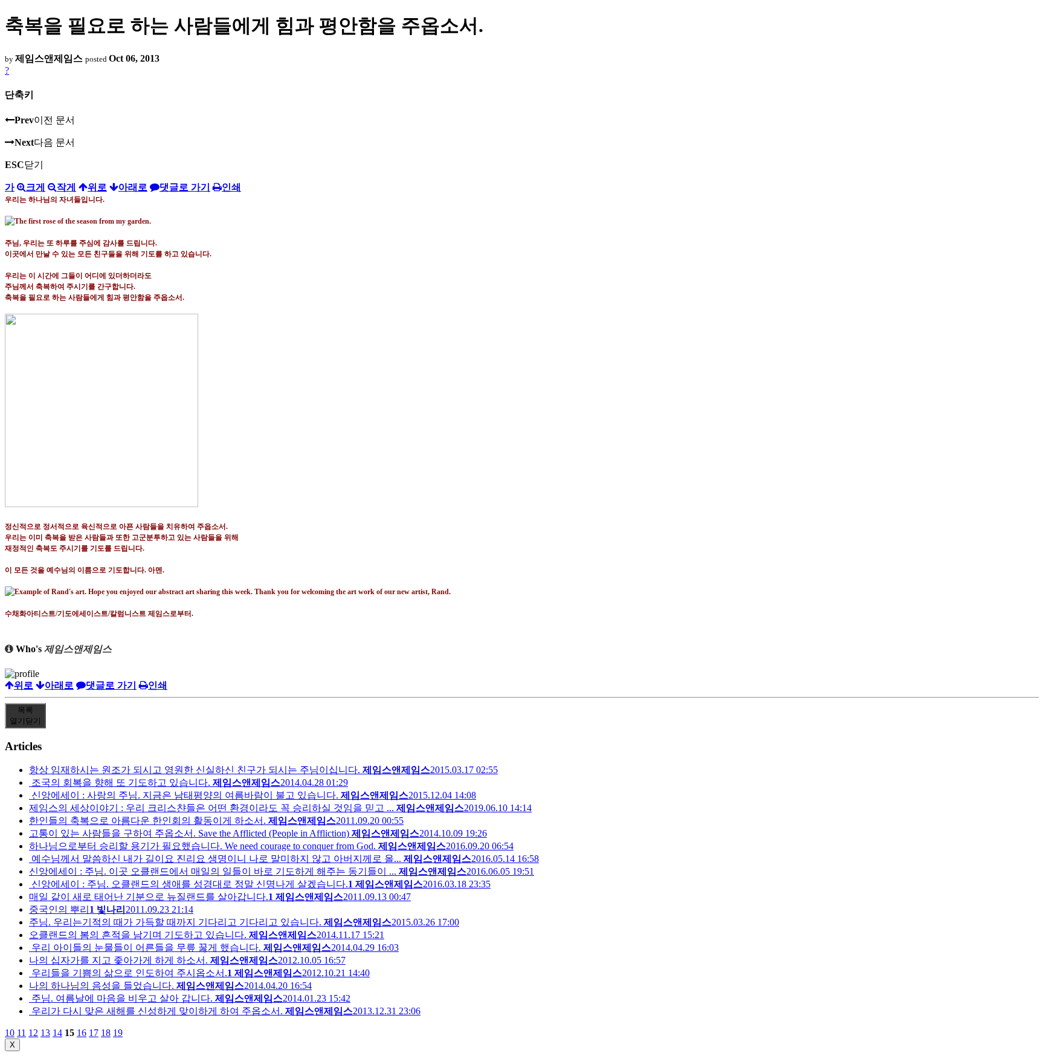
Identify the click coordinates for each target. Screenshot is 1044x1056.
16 (81, 1033)
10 (9, 1033)
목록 (25, 715)
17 (93, 1033)
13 (45, 1033)
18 (106, 1033)
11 (21, 1033)
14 (57, 1033)
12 (33, 1033)
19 (118, 1033)
